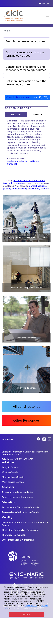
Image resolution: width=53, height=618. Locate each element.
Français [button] (46, 3)
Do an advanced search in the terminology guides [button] (25, 54)
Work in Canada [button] (10, 472)
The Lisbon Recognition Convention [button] (20, 530)
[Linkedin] (49, 438)
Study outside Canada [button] (13, 477)
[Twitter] (44, 438)
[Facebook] (38, 438)
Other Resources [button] (26, 420)
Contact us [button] (7, 439)
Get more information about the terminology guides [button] (26, 82)
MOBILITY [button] (7, 517)
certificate (34, 161)
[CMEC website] (26, 560)
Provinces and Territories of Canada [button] (20, 507)
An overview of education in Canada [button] (20, 512)
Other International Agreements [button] (18, 539)
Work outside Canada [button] (13, 482)
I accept (26, 614)
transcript (12, 164)
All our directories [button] (26, 407)
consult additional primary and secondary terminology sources (26, 187)
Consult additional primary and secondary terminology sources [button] (26, 68)
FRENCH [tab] (37, 114)
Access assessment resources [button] (17, 497)
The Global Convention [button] (14, 535)
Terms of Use (31, 605)
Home (7, 30)
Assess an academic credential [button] (17, 492)
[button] (13, 15)
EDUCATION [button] (8, 502)
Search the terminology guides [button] (25, 41)
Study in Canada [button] (10, 467)
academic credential (17, 161)
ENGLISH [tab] (16, 114)
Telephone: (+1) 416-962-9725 (17, 459)
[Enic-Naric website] (26, 575)
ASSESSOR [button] (8, 487)
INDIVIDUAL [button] (8, 462)
